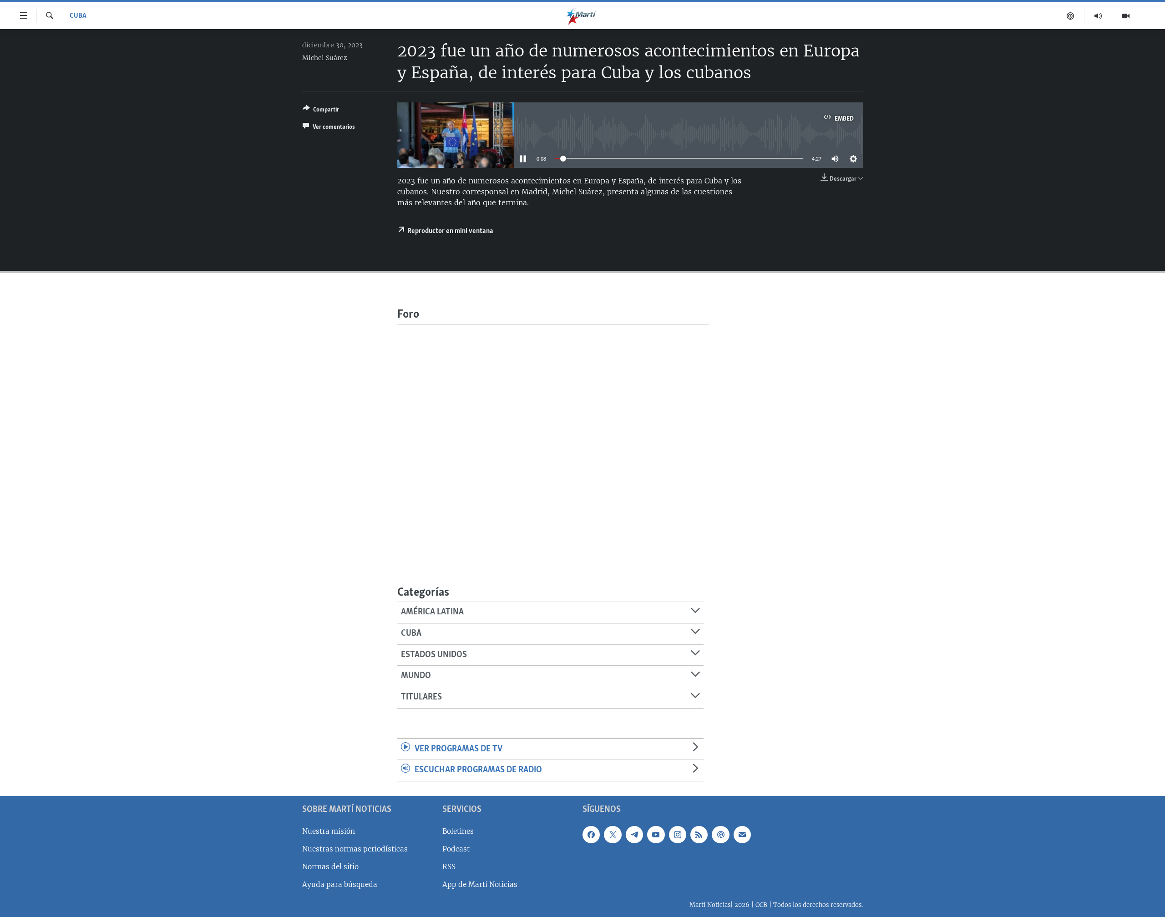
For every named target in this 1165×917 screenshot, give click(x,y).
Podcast (456, 849)
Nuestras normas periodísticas (355, 849)
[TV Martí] (1126, 16)
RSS (449, 866)
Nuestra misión (328, 831)
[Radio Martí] (1098, 16)
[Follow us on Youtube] (655, 834)
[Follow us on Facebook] (591, 834)
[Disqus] (553, 438)
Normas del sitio (330, 866)
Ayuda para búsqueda (339, 884)
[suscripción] (742, 834)
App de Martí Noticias (479, 884)
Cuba (78, 15)
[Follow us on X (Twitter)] (612, 834)
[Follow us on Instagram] (677, 834)
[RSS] (699, 834)
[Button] (321, 111)
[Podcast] (1070, 16)
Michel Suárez (324, 58)
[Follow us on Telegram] (634, 834)
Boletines (458, 831)
